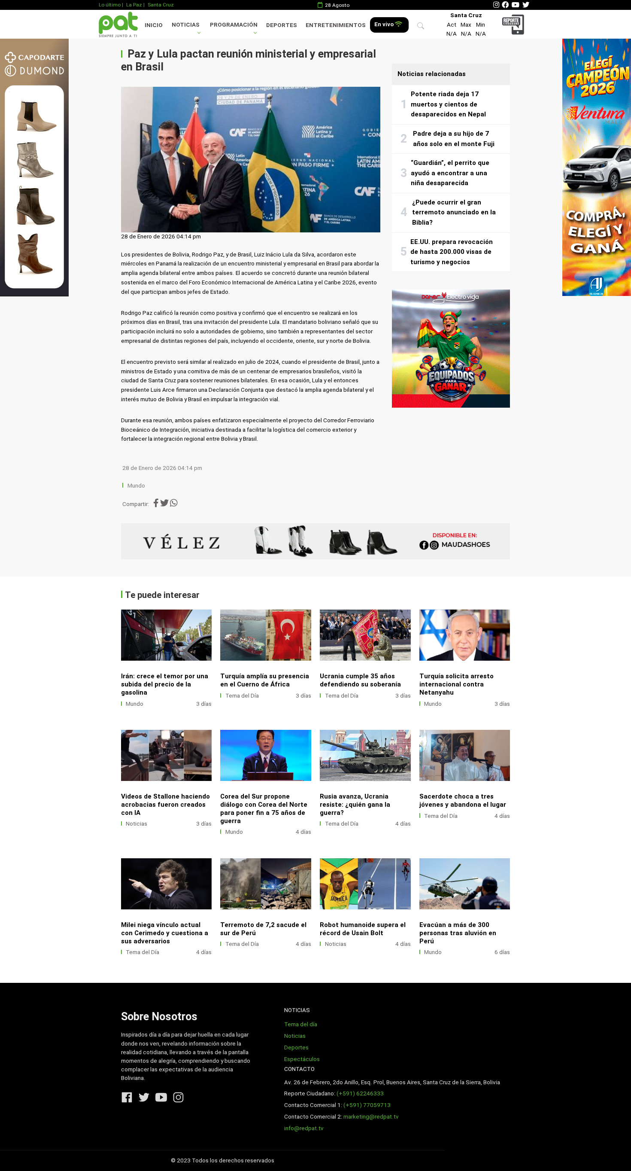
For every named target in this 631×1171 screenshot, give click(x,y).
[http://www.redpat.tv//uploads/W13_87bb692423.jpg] (265, 755)
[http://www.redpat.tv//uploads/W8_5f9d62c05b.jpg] (365, 883)
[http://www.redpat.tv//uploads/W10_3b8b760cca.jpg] (166, 883)
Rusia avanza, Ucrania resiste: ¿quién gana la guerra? (355, 805)
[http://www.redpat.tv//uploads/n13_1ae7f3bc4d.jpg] (464, 883)
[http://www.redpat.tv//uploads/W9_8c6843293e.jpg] (265, 883)
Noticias (186, 24)
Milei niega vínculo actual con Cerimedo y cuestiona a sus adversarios (164, 933)
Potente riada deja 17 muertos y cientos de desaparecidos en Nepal (448, 104)
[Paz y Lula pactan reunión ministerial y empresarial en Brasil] (250, 160)
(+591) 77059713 (367, 1105)
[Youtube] (515, 5)
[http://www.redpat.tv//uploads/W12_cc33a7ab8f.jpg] (365, 755)
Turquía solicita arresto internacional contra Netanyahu (456, 684)
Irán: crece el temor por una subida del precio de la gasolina (164, 684)
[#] (34, 167)
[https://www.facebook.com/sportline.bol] (315, 541)
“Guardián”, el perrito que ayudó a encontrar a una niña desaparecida (450, 173)
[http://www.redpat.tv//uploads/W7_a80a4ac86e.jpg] (365, 635)
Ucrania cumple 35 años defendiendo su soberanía (360, 680)
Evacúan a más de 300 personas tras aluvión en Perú (457, 933)
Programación (234, 24)
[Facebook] (505, 5)
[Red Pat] (118, 24)
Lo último (110, 5)
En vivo (384, 24)
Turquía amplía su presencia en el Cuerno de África (264, 680)
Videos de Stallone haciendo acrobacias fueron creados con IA (165, 805)
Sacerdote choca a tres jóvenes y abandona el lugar (462, 800)
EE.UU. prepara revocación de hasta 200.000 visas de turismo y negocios (451, 252)
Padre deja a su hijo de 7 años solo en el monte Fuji (453, 139)
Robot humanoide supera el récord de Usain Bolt (363, 929)
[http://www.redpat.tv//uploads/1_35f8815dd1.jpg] (166, 755)
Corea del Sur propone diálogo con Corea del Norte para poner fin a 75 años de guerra (263, 809)
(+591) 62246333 (360, 1093)
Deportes (281, 25)
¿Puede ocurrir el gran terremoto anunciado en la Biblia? (454, 212)
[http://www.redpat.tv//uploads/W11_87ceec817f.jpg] (464, 755)
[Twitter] (525, 5)
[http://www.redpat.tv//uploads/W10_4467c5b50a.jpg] (166, 635)
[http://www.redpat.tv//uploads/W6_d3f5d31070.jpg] (464, 635)
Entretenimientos (336, 25)
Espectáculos (302, 1059)
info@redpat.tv (304, 1128)
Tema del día (300, 1024)
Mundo (136, 485)
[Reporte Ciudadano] (514, 24)
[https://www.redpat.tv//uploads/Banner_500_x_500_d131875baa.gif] (451, 349)
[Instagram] (496, 5)
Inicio (154, 25)
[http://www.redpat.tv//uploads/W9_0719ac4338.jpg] (265, 635)
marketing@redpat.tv (371, 1116)
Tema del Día (242, 695)
